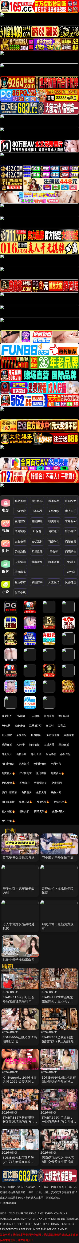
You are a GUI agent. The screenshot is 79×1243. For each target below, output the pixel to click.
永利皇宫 (56, 763)
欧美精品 (54, 501)
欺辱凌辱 (20, 531)
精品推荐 (20, 501)
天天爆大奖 (40, 783)
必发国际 (65, 754)
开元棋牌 (34, 716)
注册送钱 (20, 725)
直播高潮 (69, 735)
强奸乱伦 (37, 501)
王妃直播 (64, 744)
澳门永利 (64, 716)
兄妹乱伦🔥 (60, 802)
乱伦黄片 (7, 754)
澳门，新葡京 (9, 792)
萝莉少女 (70, 501)
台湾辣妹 (20, 521)
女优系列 (37, 541)
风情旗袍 (20, 551)
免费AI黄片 (58, 811)
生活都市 (20, 582)
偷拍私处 (21, 754)
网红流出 (54, 531)
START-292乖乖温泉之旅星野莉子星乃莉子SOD (57, 1001)
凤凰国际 (36, 735)
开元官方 (25, 783)
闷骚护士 (70, 551)
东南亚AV (70, 521)
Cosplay (54, 511)
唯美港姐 (54, 521)
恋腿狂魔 (70, 541)
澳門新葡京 (39, 763)
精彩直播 (7, 744)
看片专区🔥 (8, 811)
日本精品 (37, 511)
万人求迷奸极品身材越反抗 (19, 926)
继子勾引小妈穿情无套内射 (19, 890)
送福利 (50, 725)
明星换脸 (37, 551)
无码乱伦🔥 (8, 783)
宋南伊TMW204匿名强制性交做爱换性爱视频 (58, 1159)
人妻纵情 (54, 582)
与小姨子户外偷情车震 (58, 857)
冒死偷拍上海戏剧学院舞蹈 (58, 890)
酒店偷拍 (34, 744)
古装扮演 (20, 541)
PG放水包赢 (52, 735)
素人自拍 (70, 511)
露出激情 (37, 562)
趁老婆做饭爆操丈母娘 (19, 857)
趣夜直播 (36, 754)
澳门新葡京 (8, 763)
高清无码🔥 (41, 811)
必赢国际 (21, 735)
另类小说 (20, 592)
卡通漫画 (20, 562)
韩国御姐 (37, 521)
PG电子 (6, 725)
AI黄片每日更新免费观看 (58, 926)
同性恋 (71, 572)
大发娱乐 (24, 763)
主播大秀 (49, 744)
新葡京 (62, 725)
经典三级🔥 (25, 802)
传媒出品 (20, 572)
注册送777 (35, 725)
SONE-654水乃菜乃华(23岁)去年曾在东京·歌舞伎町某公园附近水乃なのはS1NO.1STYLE (19, 1163)
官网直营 (49, 716)
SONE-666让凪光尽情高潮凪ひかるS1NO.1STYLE (20, 1041)
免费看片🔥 (8, 773)
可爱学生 (54, 541)
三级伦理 (20, 511)
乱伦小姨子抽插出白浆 (19, 959)
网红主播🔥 (8, 821)
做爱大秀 (41, 792)
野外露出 (70, 531)
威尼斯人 (7, 716)
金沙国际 (56, 783)
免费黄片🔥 (57, 773)
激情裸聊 (41, 773)
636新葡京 (26, 773)
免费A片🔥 (43, 802)
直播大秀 (56, 792)
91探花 (37, 531)
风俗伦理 (70, 582)
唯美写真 (54, 562)
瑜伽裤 (54, 551)
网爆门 (71, 562)
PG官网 (20, 716)
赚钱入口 (25, 811)
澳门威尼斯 (8, 802)
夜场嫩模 (51, 754)
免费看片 (26, 792)
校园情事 (37, 582)
